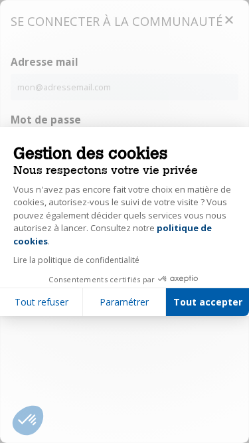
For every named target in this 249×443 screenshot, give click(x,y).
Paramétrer (124, 302)
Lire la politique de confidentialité (76, 260)
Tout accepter (207, 302)
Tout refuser (41, 302)
